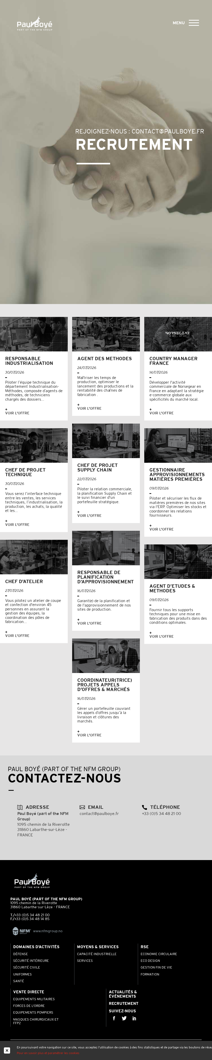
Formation (150, 974)
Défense (20, 954)
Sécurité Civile (26, 967)
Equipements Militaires (34, 999)
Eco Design (150, 961)
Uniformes (22, 974)
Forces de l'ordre (29, 1006)
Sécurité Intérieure (31, 961)
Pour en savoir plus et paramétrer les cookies (48, 1053)
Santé (18, 981)
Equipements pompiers (33, 1012)
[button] (194, 22)
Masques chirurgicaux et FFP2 (36, 1021)
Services (85, 961)
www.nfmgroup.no (48, 931)
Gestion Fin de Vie (156, 967)
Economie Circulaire (159, 954)
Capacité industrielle (97, 954)
